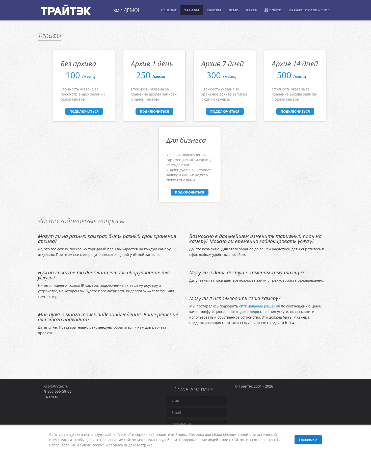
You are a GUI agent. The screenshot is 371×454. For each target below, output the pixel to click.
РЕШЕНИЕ (169, 10)
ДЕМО (233, 10)
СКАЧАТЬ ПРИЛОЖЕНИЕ (309, 10)
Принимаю (308, 439)
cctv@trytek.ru (56, 386)
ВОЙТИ (275, 10)
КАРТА (251, 10)
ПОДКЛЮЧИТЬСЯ (84, 111)
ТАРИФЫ (191, 10)
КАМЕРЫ (214, 10)
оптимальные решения (259, 306)
